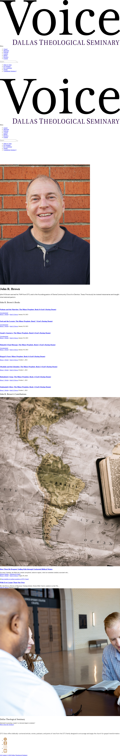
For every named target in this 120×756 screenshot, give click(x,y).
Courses (6, 54)
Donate (6, 69)
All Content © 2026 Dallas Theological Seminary (13, 755)
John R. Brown (14, 314)
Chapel (5, 49)
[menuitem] (62, 49)
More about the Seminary (7, 724)
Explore (6, 58)
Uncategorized (4, 313)
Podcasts (6, 52)
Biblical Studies (4, 574)
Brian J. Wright (4, 314)
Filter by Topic (8, 65)
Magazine (6, 50)
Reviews (6, 57)
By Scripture (7, 66)
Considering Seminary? (10, 71)
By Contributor (8, 68)
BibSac (6, 55)
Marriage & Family (15, 574)
